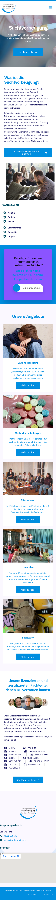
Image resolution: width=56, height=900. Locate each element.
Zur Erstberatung (31, 288)
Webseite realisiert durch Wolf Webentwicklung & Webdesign (28, 890)
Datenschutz (48, 894)
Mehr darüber (28, 385)
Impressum (32, 894)
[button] (50, 7)
